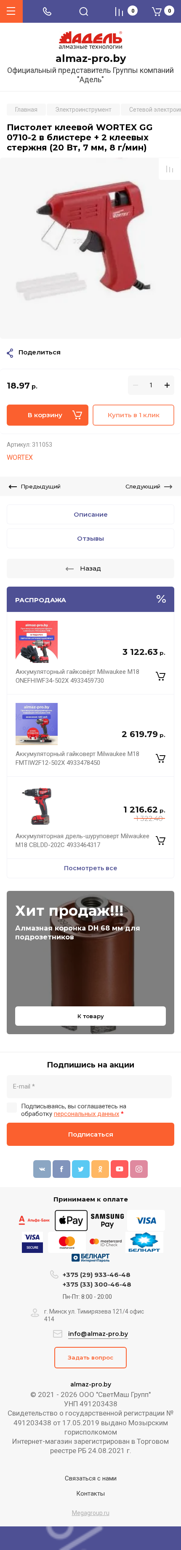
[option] (90, 248)
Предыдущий (41, 486)
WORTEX (20, 457)
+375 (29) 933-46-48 (96, 1275)
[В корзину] (160, 676)
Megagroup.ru (90, 1513)
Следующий (142, 486)
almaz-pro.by (91, 58)
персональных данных (86, 1114)
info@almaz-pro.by (98, 1334)
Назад (90, 568)
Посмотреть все (90, 868)
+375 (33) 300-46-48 (97, 1284)
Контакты (90, 1493)
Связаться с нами (91, 1478)
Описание (91, 514)
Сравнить (170, 169)
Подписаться (90, 1134)
